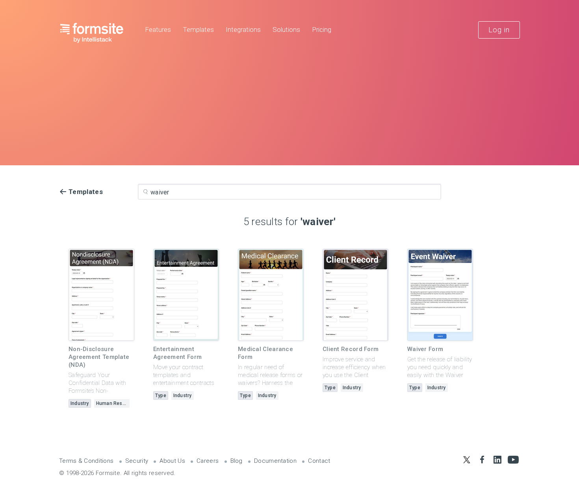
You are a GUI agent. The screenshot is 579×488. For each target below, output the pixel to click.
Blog (236, 460)
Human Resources (113, 403)
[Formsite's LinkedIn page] (498, 459)
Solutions (286, 29)
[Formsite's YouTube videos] (513, 459)
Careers (208, 460)
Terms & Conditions (86, 460)
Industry (80, 403)
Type (160, 395)
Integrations (243, 29)
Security (136, 460)
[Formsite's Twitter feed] (466, 459)
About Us (172, 460)
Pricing (321, 29)
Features (158, 29)
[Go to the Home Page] (92, 32)
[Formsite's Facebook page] (482, 459)
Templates (198, 29)
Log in (499, 29)
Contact (319, 460)
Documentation (275, 460)
